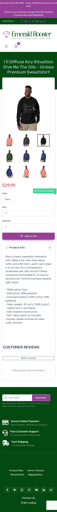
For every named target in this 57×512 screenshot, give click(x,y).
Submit (28, 250)
